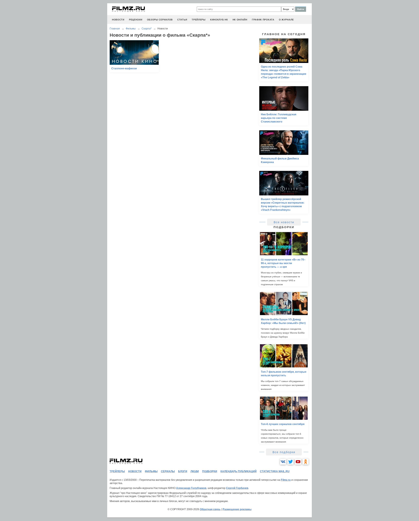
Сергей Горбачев (237, 488)
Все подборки (284, 452)
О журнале (286, 19)
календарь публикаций (238, 471)
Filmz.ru (286, 479)
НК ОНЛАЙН (240, 19)
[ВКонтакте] (283, 462)
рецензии (135, 19)
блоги (182, 471)
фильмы (151, 471)
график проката (263, 19)
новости (118, 19)
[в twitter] (290, 462)
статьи (182, 19)
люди (195, 471)
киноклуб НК (219, 19)
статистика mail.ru (275, 471)
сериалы (168, 471)
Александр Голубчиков (191, 488)
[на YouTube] (298, 462)
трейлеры (199, 19)
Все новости (284, 222)
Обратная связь (210, 509)
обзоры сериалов (160, 19)
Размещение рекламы (237, 509)
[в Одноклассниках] (306, 462)
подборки (209, 471)
